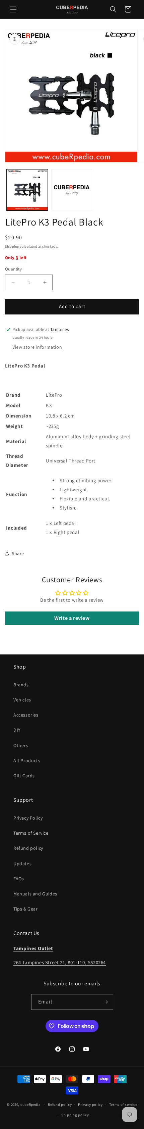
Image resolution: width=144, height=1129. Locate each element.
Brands (21, 685)
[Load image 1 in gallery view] (27, 189)
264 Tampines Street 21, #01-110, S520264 (59, 962)
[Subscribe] (105, 1002)
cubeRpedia (30, 1104)
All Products (26, 760)
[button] (13, 9)
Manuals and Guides (35, 894)
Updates (22, 864)
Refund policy (28, 848)
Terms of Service (31, 833)
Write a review (71, 618)
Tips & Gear (25, 909)
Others (20, 745)
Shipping (12, 246)
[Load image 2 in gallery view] (71, 189)
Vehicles (22, 700)
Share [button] (18, 553)
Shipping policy (75, 1115)
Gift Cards (24, 776)
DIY (17, 730)
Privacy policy (90, 1104)
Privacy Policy (28, 818)
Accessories (26, 715)
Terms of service (123, 1104)
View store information (37, 347)
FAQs (18, 879)
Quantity (13, 269)
